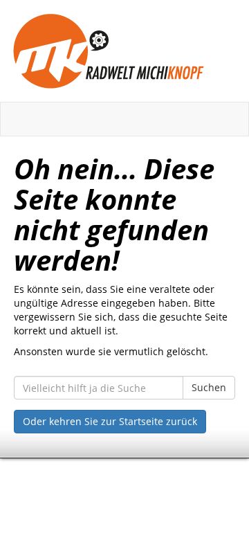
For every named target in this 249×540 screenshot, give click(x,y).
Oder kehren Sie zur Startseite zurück (110, 421)
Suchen (209, 387)
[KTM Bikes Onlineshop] (124, 50)
